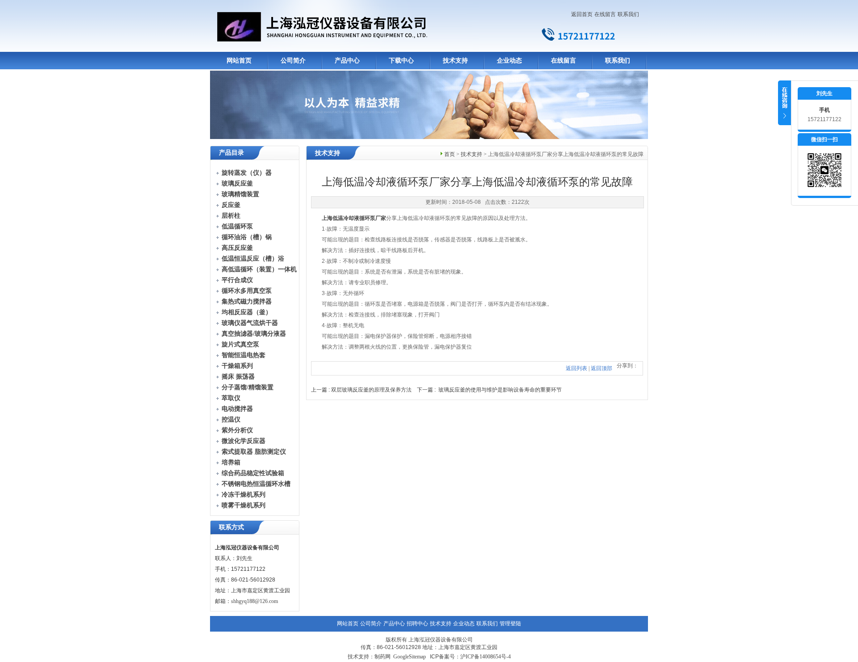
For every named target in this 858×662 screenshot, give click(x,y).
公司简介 (293, 60)
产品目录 (231, 152)
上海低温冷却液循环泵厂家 (354, 218)
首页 (449, 154)
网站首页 (239, 60)
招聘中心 (417, 623)
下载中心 (401, 60)
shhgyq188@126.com (254, 601)
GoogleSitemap (409, 657)
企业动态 (509, 60)
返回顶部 (601, 368)
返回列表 (576, 368)
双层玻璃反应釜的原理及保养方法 (371, 390)
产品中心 (347, 60)
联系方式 (231, 527)
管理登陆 (510, 623)
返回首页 (582, 14)
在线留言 (605, 14)
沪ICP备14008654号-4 (485, 657)
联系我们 (628, 14)
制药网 (382, 657)
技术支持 (455, 60)
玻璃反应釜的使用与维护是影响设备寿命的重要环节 (500, 390)
